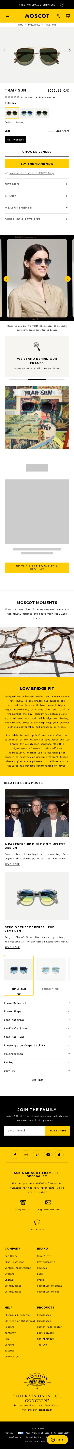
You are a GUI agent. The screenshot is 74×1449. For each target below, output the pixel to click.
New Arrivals (45, 1338)
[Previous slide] (4, 50)
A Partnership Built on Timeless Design (35, 846)
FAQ (7, 1338)
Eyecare (9, 1273)
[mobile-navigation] (7, 15)
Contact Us (12, 1356)
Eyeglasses (44, 1314)
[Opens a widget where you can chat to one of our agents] (57, 1440)
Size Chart (62, 130)
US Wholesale (13, 1291)
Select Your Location (37, 1441)
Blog (40, 1273)
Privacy (9, 1433)
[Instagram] (26, 1154)
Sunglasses (44, 1320)
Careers (9, 1344)
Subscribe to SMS (48, 1291)
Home (20, 25)
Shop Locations (14, 1261)
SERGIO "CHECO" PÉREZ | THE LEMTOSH (29, 929)
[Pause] (62, 5)
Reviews (42, 1267)
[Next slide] (69, 50)
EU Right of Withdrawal (20, 1320)
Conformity (15, 1437)
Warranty (10, 1332)
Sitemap (9, 1350)
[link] (18, 97)
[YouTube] (48, 1154)
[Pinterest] (37, 1154)
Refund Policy (33, 1437)
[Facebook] (15, 1154)
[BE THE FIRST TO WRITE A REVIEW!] (37, 579)
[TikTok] (59, 1154)
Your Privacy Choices (37, 1433)
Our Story (11, 1255)
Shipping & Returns (17, 1314)
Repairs (9, 1326)
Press (40, 1279)
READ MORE (12, 864)
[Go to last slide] (6, 279)
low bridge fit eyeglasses (41, 739)
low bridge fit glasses (44, 700)
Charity (9, 1279)
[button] (58, 16)
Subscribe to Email (49, 1285)
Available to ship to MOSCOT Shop (31, 173)
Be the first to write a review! (37, 567)
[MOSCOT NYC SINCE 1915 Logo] (37, 16)
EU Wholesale (13, 1285)
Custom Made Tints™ (49, 1326)
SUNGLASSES (34, 25)
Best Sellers (45, 1332)
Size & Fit (44, 1255)
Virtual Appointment (18, 1267)
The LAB (42, 1344)
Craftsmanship (46, 1261)
